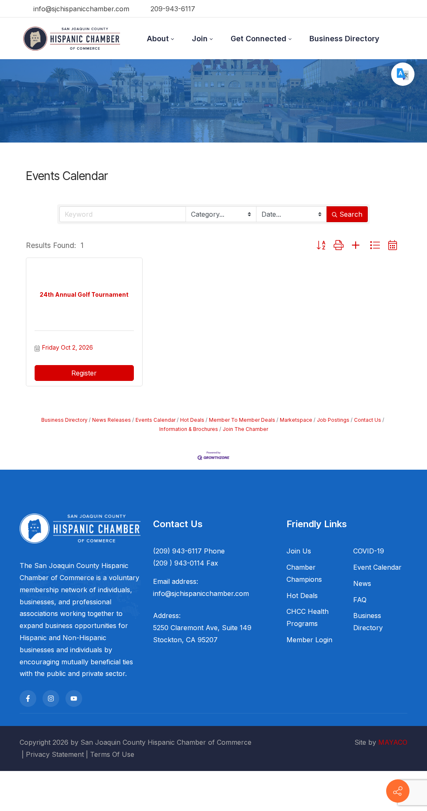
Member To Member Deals (242, 420)
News (362, 583)
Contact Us (367, 420)
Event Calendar (377, 567)
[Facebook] (28, 698)
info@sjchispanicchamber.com (80, 9)
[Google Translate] (402, 74)
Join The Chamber (245, 429)
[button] (320, 246)
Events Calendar (156, 420)
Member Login (309, 640)
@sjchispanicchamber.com (207, 593)
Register (84, 373)
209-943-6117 (171, 9)
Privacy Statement (55, 754)
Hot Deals (192, 420)
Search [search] (350, 214)
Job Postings (333, 420)
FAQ (360, 600)
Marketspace (296, 420)
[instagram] (51, 698)
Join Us (298, 551)
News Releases (111, 420)
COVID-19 (368, 551)
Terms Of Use (112, 754)
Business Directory (64, 420)
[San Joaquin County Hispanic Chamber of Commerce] (72, 38)
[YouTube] (73, 698)
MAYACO (392, 742)
